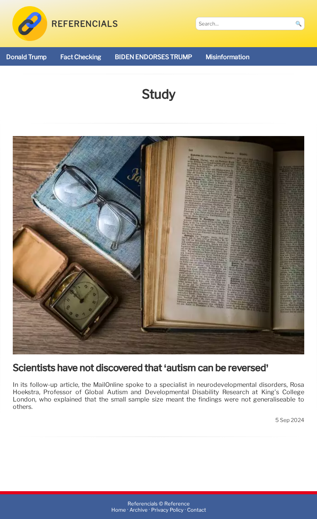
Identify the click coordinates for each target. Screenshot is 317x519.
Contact (196, 510)
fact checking (80, 57)
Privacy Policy (167, 510)
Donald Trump (26, 57)
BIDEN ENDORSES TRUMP (153, 57)
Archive (139, 510)
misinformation (227, 57)
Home (118, 510)
